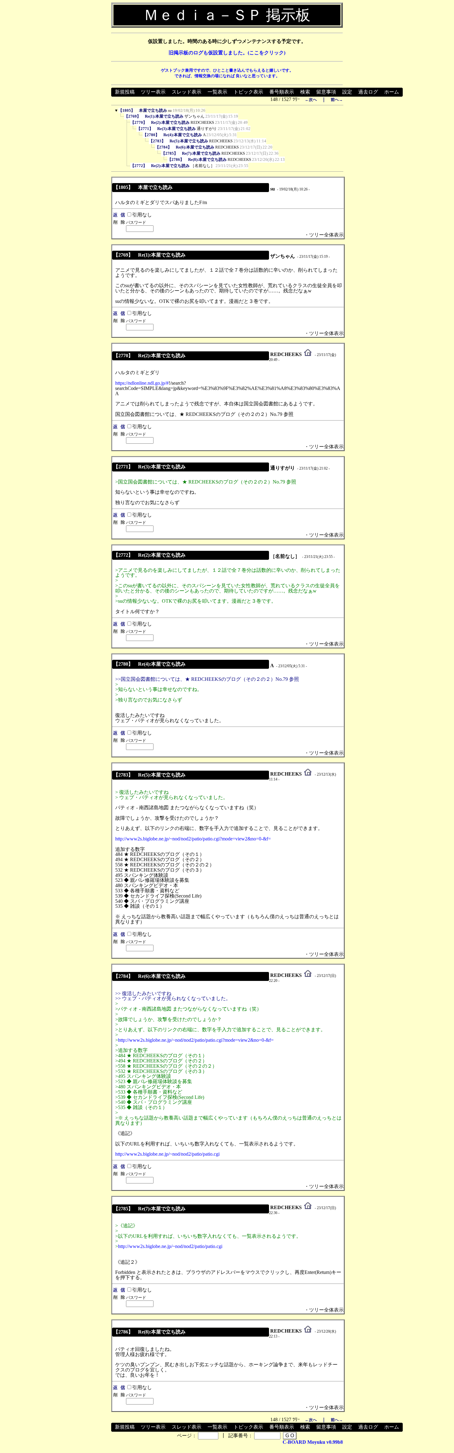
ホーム (391, 91)
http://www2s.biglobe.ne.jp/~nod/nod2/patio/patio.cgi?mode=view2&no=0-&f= (193, 838)
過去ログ (368, 91)
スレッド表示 (186, 91)
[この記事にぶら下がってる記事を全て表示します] (121, 117)
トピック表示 (248, 91)
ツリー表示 (153, 91)
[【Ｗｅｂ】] (308, 354)
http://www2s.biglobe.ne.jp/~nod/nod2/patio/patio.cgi (167, 1154)
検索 (305, 91)
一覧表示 (217, 91)
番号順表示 (281, 91)
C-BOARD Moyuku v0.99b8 (313, 1442)
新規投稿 (125, 91)
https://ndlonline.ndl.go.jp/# (142, 383)
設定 (347, 91)
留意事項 (326, 91)
